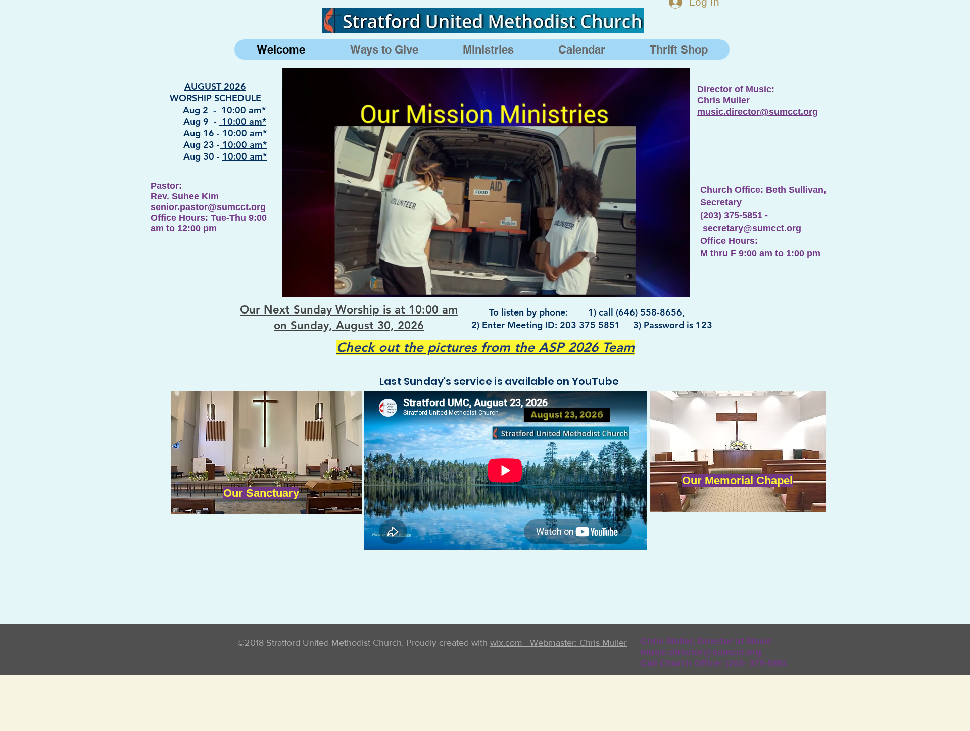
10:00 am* (242, 110)
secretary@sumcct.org (752, 228)
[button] (677, 286)
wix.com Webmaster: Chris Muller (558, 643)
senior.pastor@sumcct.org (208, 207)
